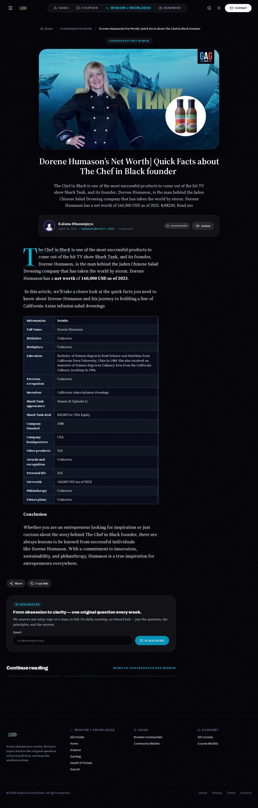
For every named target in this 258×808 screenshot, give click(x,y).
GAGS (64, 7)
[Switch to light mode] (219, 8)
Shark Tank (106, 257)
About (203, 793)
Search (75, 769)
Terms (231, 793)
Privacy (217, 793)
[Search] (209, 8)
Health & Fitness (81, 763)
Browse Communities (148, 737)
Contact (241, 7)
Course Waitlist (208, 743)
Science (75, 750)
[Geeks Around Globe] (12, 734)
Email (17, 632)
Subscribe (154, 641)
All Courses (205, 737)
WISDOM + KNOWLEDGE (131, 7)
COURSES (89, 7)
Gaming (75, 756)
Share (18, 583)
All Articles (77, 737)
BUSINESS (172, 7)
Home (74, 743)
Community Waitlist (147, 743)
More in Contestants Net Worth (144, 668)
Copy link (41, 583)
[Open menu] (10, 8)
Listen (205, 226)
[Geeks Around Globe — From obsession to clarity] (23, 8)
